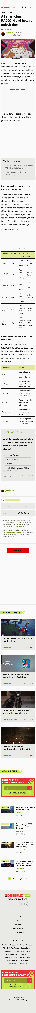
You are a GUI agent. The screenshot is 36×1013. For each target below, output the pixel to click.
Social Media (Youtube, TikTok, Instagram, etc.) (17, 469)
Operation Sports (11, 957)
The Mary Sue (24, 957)
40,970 (21, 879)
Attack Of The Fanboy (11, 948)
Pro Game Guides (8, 945)
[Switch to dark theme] (30, 7)
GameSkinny (24, 954)
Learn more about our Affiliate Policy (14, 526)
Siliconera (8, 951)
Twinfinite (20, 945)
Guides (9, 12)
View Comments (18, 550)
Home (3, 12)
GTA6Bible (23, 964)
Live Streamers (12, 459)
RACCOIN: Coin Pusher (12, 500)
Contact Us (18, 925)
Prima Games (26, 948)
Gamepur (29, 945)
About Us (18, 917)
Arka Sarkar (9, 32)
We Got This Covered (22, 951)
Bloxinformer (12, 964)
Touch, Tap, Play (12, 961)
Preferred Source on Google (12, 532)
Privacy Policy (23, 793)
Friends (9, 464)
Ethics (18, 921)
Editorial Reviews (12, 455)
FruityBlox (24, 961)
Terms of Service (13, 793)
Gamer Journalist (11, 954)
